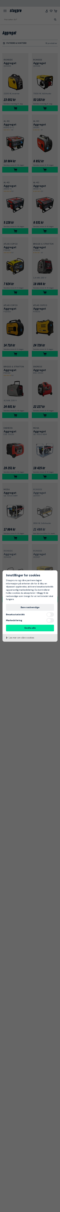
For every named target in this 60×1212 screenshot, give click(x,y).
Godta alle (30, 627)
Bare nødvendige (30, 607)
